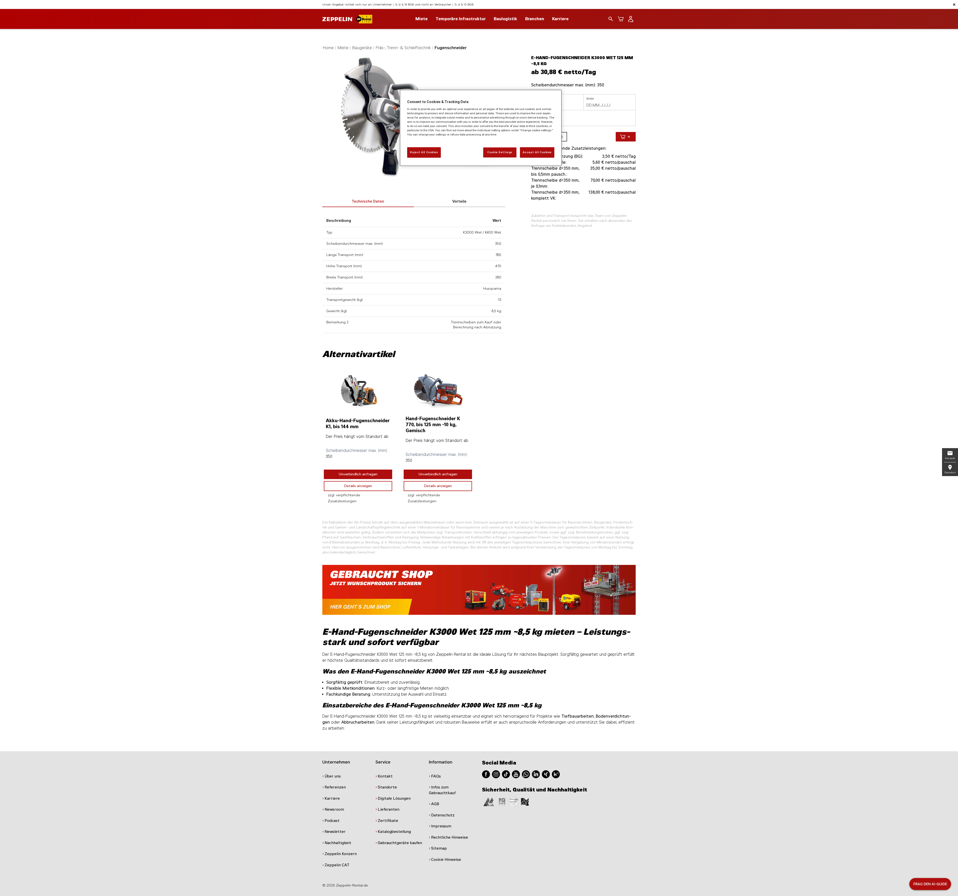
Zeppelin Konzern (341, 854)
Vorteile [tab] (459, 201)
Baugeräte (362, 47)
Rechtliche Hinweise (449, 837)
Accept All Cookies (537, 152)
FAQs (436, 776)
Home (328, 47)
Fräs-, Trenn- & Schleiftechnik (403, 47)
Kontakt (385, 776)
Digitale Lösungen (394, 798)
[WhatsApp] (526, 773)
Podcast (332, 820)
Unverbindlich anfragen (358, 474)
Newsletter (335, 831)
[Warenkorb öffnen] (621, 19)
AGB (435, 804)
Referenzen (335, 787)
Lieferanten (388, 809)
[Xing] (546, 773)
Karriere (560, 18)
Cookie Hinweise (446, 859)
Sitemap (439, 848)
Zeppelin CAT (337, 865)
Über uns (333, 776)
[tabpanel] (358, 438)
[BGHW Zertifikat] (513, 801)
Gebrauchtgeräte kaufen (400, 843)
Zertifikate (388, 820)
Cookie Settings (499, 152)
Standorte (387, 787)
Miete (343, 47)
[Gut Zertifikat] (488, 801)
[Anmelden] (631, 19)
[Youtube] (516, 773)
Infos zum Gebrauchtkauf (442, 790)
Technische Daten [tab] (368, 201)
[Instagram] (496, 773)
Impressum (441, 826)
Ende (590, 98)
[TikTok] (506, 773)
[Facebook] (486, 773)
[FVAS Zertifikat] (525, 801)
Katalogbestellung (394, 831)
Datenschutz (443, 815)
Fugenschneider (451, 47)
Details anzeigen (358, 486)
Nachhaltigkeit (338, 843)
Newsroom (334, 809)
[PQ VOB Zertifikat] (502, 801)
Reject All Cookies (424, 152)
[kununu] (556, 773)
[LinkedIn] (536, 773)
